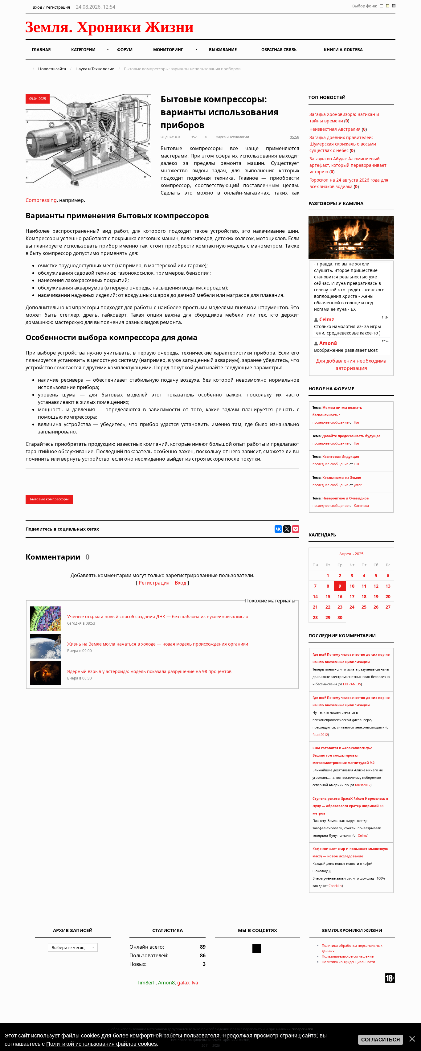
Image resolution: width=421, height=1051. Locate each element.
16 (339, 596)
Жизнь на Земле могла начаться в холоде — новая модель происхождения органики (157, 644)
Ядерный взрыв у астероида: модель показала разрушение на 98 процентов (149, 671)
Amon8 (166, 982)
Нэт (356, 422)
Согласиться (380, 1039)
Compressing (41, 200)
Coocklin (335, 886)
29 (327, 617)
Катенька (361, 505)
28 (315, 617)
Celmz (362, 835)
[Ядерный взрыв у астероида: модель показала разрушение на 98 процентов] (45, 684)
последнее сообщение (331, 422)
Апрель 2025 (351, 553)
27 (388, 607)
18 (364, 596)
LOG (357, 464)
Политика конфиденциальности (348, 961)
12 (376, 586)
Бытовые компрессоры (49, 499)
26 (376, 607)
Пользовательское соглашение (348, 956)
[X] (287, 529)
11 (364, 586)
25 (364, 607)
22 (327, 607)
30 (339, 617)
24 (351, 607)
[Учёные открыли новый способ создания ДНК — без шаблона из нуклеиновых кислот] (45, 629)
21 (315, 607)
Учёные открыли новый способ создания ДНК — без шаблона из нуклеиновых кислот (158, 616)
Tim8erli (146, 982)
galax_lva (187, 982)
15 (327, 596)
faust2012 (320, 735)
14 (315, 596)
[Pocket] (295, 529)
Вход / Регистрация (51, 7)
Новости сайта (52, 69)
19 (376, 596)
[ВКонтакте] (278, 529)
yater (358, 485)
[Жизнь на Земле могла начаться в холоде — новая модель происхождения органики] (45, 657)
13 (388, 586)
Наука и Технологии (95, 69)
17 (351, 596)
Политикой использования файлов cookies (101, 1044)
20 (388, 596)
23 (339, 607)
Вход (180, 582)
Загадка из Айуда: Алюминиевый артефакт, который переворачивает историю (347, 165)
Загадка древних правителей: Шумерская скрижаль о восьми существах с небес (342, 143)
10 (351, 586)
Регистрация (154, 582)
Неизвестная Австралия (335, 129)
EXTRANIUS (352, 684)
